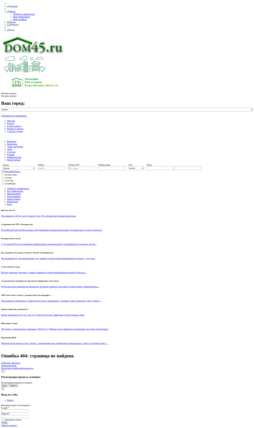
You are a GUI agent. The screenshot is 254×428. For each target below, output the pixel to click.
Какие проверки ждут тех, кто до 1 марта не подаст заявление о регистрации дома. (43, 315)
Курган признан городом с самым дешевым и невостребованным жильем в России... (44, 272)
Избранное (12, 201)
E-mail (5, 408)
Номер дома (104, 165)
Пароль (5, 413)
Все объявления (15, 191)
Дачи (9, 149)
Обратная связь (8, 365)
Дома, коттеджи (15, 146)
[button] (11, 11)
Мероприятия (14, 194)
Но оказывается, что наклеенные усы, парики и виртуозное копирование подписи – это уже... (48, 258)
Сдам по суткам (15, 131)
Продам (11, 121)
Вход (9, 204)
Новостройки (14, 160)
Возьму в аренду (15, 128)
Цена (149, 165)
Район (41, 165)
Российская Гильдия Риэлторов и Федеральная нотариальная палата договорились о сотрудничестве (51, 230)
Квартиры (12, 144)
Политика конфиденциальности (17, 368)
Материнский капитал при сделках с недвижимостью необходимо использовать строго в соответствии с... (54, 343)
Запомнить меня (12, 419)
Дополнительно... (12, 171)
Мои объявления (21, 17)
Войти (10, 400)
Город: (6, 165)
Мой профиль (20, 19)
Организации (14, 196)
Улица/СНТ (74, 165)
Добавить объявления (24, 14)
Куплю (10, 123)
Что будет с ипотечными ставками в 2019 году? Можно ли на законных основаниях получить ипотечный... (55, 329)
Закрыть (13, 386)
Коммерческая (14, 157)
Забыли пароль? (9, 425)
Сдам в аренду (14, 126)
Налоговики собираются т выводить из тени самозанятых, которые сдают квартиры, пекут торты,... (51, 301)
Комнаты (11, 141)
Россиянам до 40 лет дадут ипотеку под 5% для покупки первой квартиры (38, 216)
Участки (11, 152)
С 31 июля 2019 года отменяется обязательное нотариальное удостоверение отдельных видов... (49, 244)
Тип (130, 165)
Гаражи (11, 154)
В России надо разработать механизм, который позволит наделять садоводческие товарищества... (50, 286)
